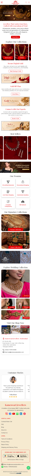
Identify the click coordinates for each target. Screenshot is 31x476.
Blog (2, 427)
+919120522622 (12, 466)
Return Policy (5, 444)
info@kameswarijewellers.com (15, 464)
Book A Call (15, 118)
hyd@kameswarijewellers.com (16, 352)
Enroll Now (15, 94)
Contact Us (4, 432)
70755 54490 (12, 349)
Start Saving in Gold (15, 71)
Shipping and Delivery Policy (9, 447)
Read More (15, 37)
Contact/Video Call (6, 421)
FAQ (2, 424)
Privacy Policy (5, 441)
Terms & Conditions (6, 439)
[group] (21, 52)
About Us (3, 430)
